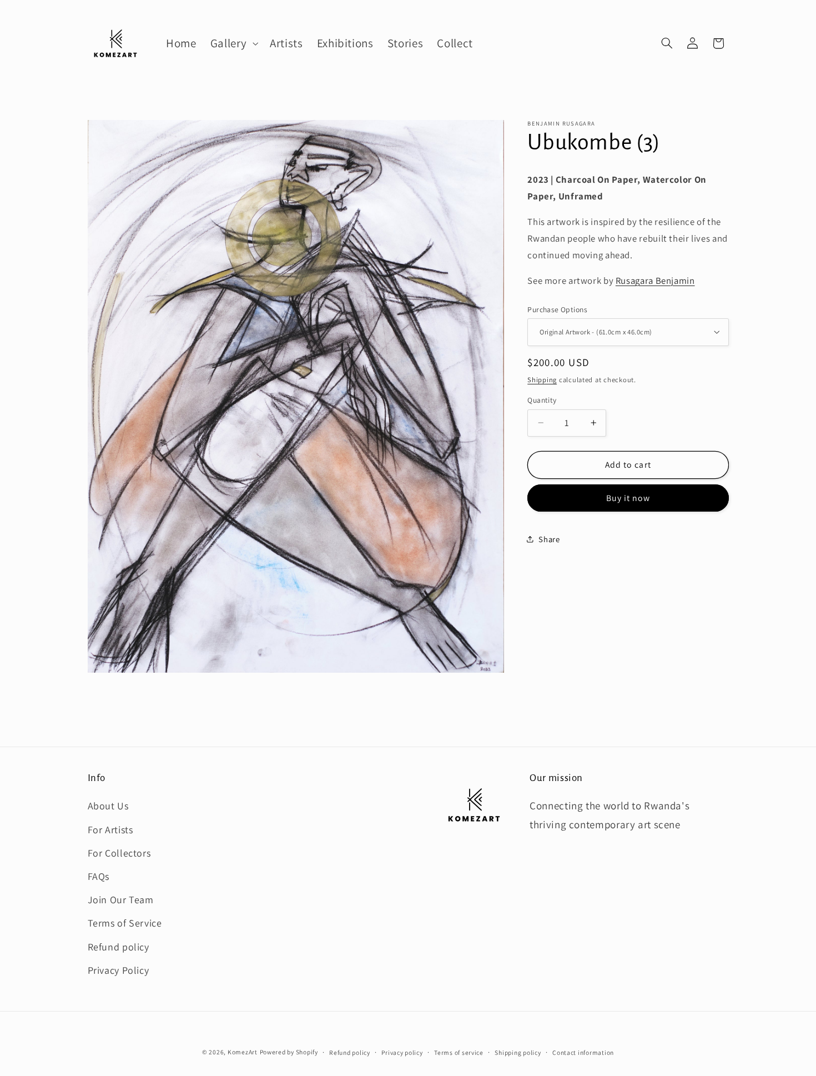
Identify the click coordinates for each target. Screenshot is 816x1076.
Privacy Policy (118, 970)
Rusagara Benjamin (655, 280)
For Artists (110, 829)
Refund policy (118, 946)
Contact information (583, 1052)
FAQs (99, 876)
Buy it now (628, 497)
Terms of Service (125, 923)
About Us (108, 805)
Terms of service (458, 1052)
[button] (233, 43)
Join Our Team (121, 899)
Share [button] (549, 538)
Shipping (542, 379)
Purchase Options (557, 309)
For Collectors (119, 853)
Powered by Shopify (289, 1052)
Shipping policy (518, 1052)
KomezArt (243, 1052)
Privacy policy (401, 1052)
